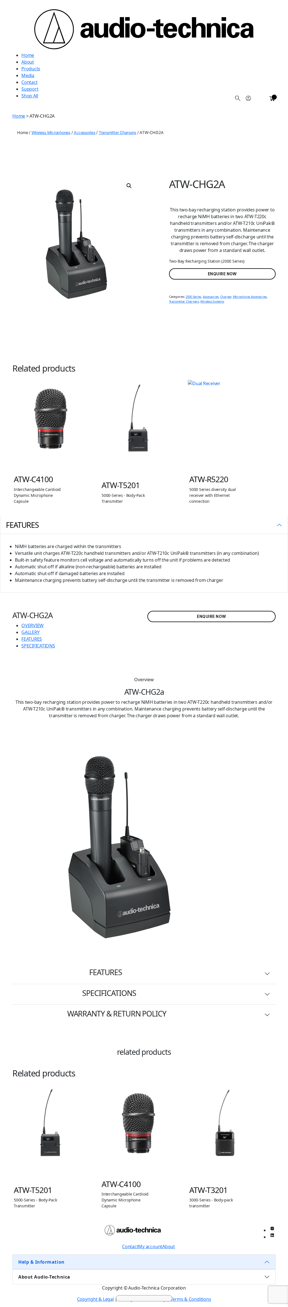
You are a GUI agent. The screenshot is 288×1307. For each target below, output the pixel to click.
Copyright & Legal (95, 1299)
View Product (60, 428)
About (27, 62)
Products (30, 69)
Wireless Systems (212, 301)
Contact (29, 82)
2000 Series (193, 296)
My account (150, 1246)
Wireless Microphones (51, 132)
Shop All (29, 96)
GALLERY (30, 632)
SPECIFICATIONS (38, 646)
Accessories (84, 132)
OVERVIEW (32, 625)
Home (27, 55)
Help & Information (41, 1262)
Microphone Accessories (250, 296)
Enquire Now (222, 273)
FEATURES (31, 639)
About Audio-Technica (44, 1277)
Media (27, 75)
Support (29, 89)
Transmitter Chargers (117, 132)
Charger (225, 296)
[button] (129, 186)
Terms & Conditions (190, 1299)
